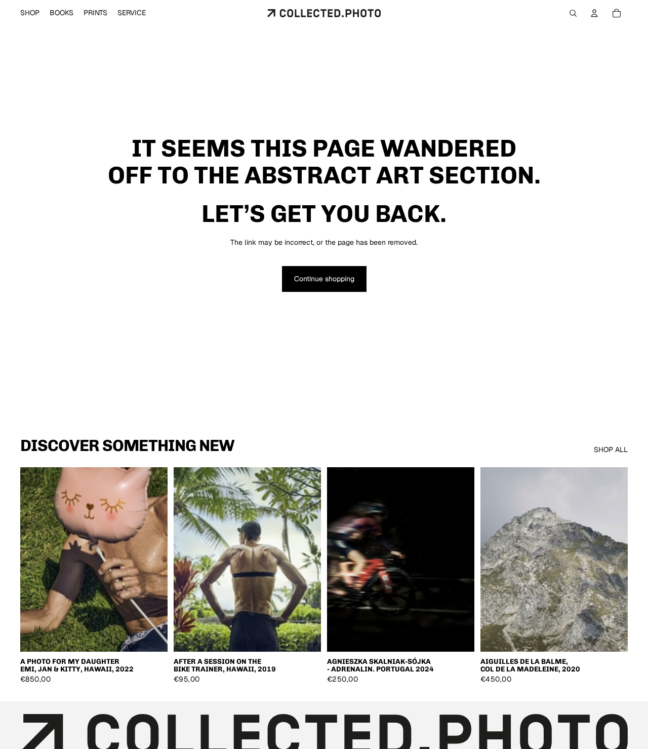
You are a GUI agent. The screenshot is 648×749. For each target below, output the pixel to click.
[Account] (594, 13)
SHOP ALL (611, 449)
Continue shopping (324, 278)
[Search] (573, 13)
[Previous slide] (35, 559)
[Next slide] (152, 559)
